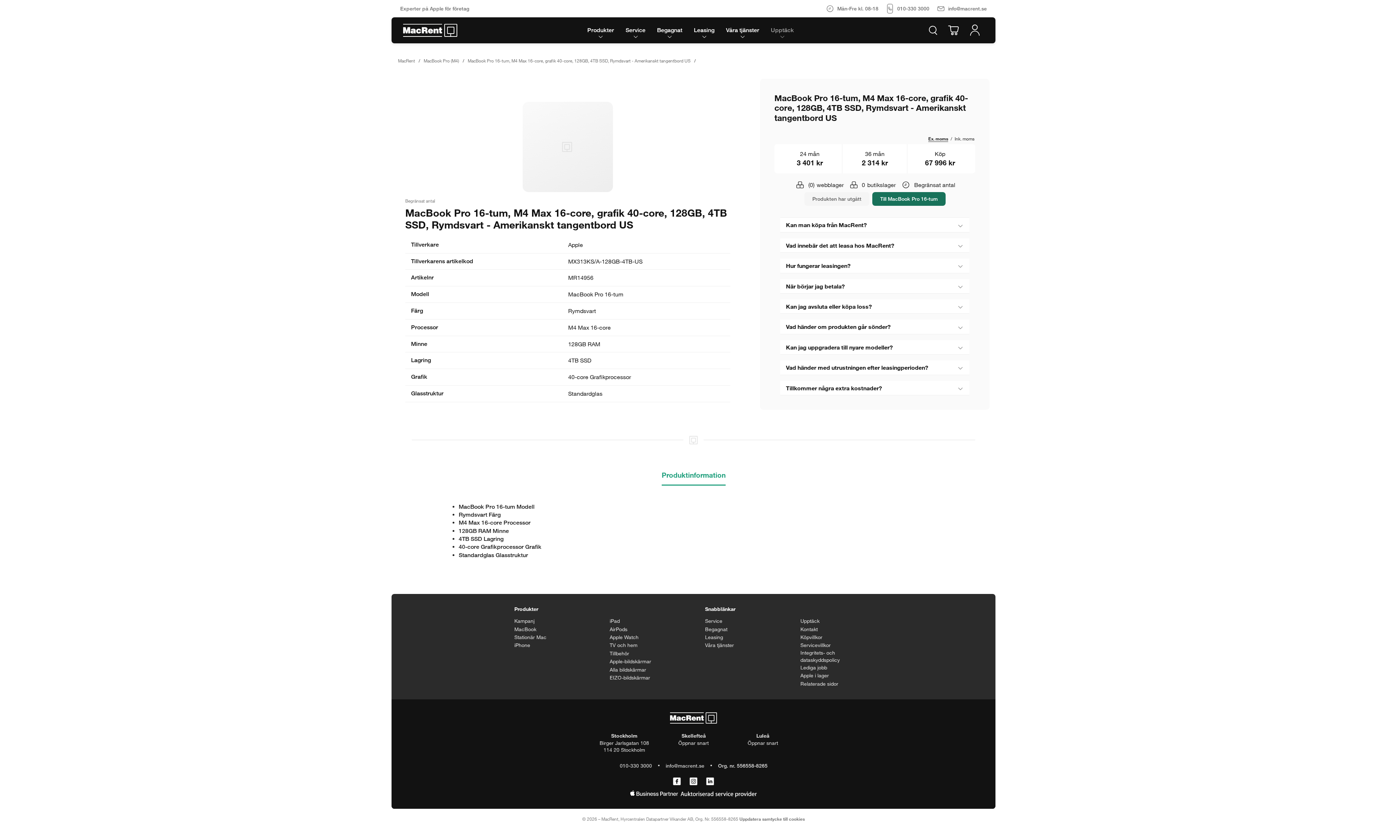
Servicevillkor (815, 645)
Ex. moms (938, 139)
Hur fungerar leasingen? (818, 265)
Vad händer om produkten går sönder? (838, 326)
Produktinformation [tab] (694, 475)
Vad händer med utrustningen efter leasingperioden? (857, 367)
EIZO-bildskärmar (630, 677)
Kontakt (809, 629)
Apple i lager (814, 675)
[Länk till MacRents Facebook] (676, 782)
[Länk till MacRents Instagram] (693, 782)
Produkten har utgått (836, 199)
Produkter (526, 609)
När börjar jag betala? (815, 286)
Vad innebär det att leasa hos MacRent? (840, 245)
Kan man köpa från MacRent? (826, 224)
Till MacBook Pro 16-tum (909, 199)
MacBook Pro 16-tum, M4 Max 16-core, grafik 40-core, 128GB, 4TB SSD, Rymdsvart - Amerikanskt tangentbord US (579, 61)
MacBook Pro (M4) (441, 61)
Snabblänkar (720, 609)
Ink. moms (965, 139)
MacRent (406, 61)
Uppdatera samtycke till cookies (772, 819)
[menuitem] (601, 30)
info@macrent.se (685, 766)
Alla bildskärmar (628, 670)
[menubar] (690, 30)
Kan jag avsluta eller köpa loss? (829, 306)
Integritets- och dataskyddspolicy (820, 656)
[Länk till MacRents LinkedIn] (710, 782)
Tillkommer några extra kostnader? (834, 388)
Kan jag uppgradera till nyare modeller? (839, 347)
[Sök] (933, 30)
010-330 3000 (636, 766)
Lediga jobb (813, 667)
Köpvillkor (811, 637)
